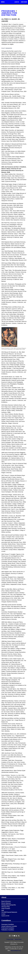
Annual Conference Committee (9, 926)
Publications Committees (7, 929)
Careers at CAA (5, 915)
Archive (3, 914)
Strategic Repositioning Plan (8, 904)
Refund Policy (18, 939)
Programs (8, 11)
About (3, 897)
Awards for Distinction (9, 14)
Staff (2, 910)
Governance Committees (7, 924)
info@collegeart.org (16, 950)
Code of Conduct (5, 908)
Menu (3, 2)
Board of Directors (6, 901)
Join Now (24, 2)
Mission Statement (6, 903)
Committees (6, 920)
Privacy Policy (10, 939)
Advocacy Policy (5, 906)
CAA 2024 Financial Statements (9, 912)
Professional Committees (7, 928)
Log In (17, 2)
